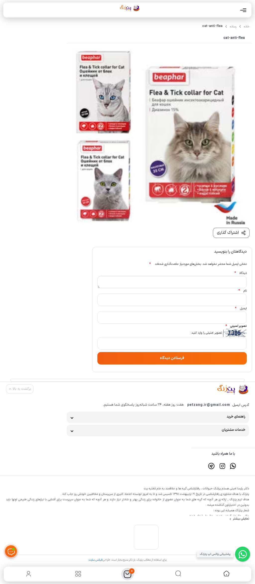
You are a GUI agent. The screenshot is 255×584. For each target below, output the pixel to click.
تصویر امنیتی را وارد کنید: (206, 333)
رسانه (233, 26)
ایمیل (241, 308)
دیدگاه (240, 273)
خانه (247, 26)
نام (242, 290)
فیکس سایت (96, 560)
